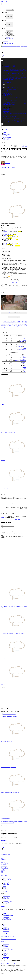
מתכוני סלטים (22, 69)
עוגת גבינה (5, 946)
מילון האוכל (5, 90)
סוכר (4, 235)
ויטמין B (24, 356)
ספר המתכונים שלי (13, 75)
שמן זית (5, 236)
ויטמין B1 (24, 357)
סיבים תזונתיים (22, 349)
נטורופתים (5, 927)
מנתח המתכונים (21, 75)
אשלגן (24, 371)
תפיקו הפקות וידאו (5, 963)
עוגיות (7, 70)
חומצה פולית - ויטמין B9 (20, 360)
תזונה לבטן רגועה (15, 120)
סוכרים (21, 341)
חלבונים (24, 338)
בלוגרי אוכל (5, 925)
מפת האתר (3, 860)
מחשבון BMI (6, 103)
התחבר (5, 41)
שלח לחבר (3, 167)
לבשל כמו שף (22, 120)
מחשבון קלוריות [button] (13, 94)
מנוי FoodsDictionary (8, 43)
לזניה (4, 950)
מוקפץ (10, 70)
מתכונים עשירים (22, 77)
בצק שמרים (6, 957)
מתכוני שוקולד (6, 889)
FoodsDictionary (4, 840)
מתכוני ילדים (13, 72)
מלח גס (5, 244)
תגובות (13, 167)
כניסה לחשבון (7, 63)
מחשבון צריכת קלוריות (21, 103)
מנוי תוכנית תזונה (4, 867)
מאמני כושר (6, 929)
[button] (7, 66)
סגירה (2, 973)
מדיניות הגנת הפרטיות (5, 972)
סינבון (4, 132)
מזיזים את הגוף (21, 121)
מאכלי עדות (19, 78)
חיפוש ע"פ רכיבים (7, 92)
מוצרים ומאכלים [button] (14, 89)
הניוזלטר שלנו (4, 831)
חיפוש (5, 129)
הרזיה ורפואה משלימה (13, 121)
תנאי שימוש (6, 863)
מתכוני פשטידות (15, 69)
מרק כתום (5, 953)
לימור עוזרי (7, 163)
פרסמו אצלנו (3, 859)
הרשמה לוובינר (6, 138)
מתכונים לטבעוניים (19, 70)
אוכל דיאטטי (6, 77)
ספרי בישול (13, 78)
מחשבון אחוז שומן (7, 104)
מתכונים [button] (13, 66)
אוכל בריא (24, 78)
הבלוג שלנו (3, 870)
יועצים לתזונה (6, 931)
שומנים (24, 343)
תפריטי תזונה (21, 92)
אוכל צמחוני (6, 883)
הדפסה (8, 167)
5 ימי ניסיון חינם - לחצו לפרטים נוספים (11, 97)
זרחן (25, 368)
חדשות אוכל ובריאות (8, 116)
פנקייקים (5, 951)
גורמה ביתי (5, 121)
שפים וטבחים (6, 928)
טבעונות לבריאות (7, 118)
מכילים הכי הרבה (7, 93)
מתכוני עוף (24, 72)
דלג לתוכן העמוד (4, 1)
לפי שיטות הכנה (6, 79)
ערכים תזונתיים (15, 92)
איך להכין (24, 113)
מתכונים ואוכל (22, 146)
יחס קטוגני (17, 519)
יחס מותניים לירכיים (7, 102)
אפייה (13, 70)
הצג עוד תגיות (4, 327)
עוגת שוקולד (6, 944)
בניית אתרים (12, 963)
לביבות (4, 955)
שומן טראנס (20, 346)
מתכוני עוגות (8, 69)
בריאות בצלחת (21, 118)
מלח (4, 238)
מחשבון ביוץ (6, 109)
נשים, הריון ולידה (10, 115)
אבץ (25, 370)
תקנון (2, 863)
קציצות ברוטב (6, 134)
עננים (4, 133)
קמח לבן (5, 231)
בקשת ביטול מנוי (4, 868)
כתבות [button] (7, 111)
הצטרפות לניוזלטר (7, 136)
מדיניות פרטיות (4, 864)
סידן (25, 363)
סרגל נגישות (6, 139)
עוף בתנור (5, 954)
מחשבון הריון (6, 108)
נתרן (25, 348)
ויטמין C (24, 362)
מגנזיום (24, 367)
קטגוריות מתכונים (4, 875)
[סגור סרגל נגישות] (1, 4)
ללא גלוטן (5, 891)
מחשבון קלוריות (23, 100)
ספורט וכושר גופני (18, 115)
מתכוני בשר (18, 72)
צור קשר (8, 37)
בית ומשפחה (19, 113)
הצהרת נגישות (9, 38)
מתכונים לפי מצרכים (13, 77)
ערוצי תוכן (5, 112)
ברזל (25, 365)
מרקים (8, 72)
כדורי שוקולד (6, 948)
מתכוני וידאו (6, 75)
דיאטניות (5, 924)
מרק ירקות (5, 945)
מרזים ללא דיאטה (7, 120)
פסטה (4, 70)
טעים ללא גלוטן (14, 118)
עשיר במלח (14, 282)
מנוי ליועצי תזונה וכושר (5, 856)
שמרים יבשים (6, 234)
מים (4, 239)
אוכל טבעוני (6, 884)
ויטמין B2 (24, 359)
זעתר (4, 245)
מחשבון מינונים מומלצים (12, 104)
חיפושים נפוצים (3, 941)
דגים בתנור (5, 958)
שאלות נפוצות (4, 862)
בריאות (14, 113)
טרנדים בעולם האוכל (8, 73)
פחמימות (24, 340)
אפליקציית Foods (7, 82)
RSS (2, 871)
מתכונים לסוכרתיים (17, 73)
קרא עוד (2, 517)
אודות (2, 858)
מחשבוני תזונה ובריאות (8, 99)
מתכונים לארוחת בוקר (8, 949)
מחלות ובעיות (9, 113)
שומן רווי (21, 344)
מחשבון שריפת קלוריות (14, 100)
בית (26, 146)
